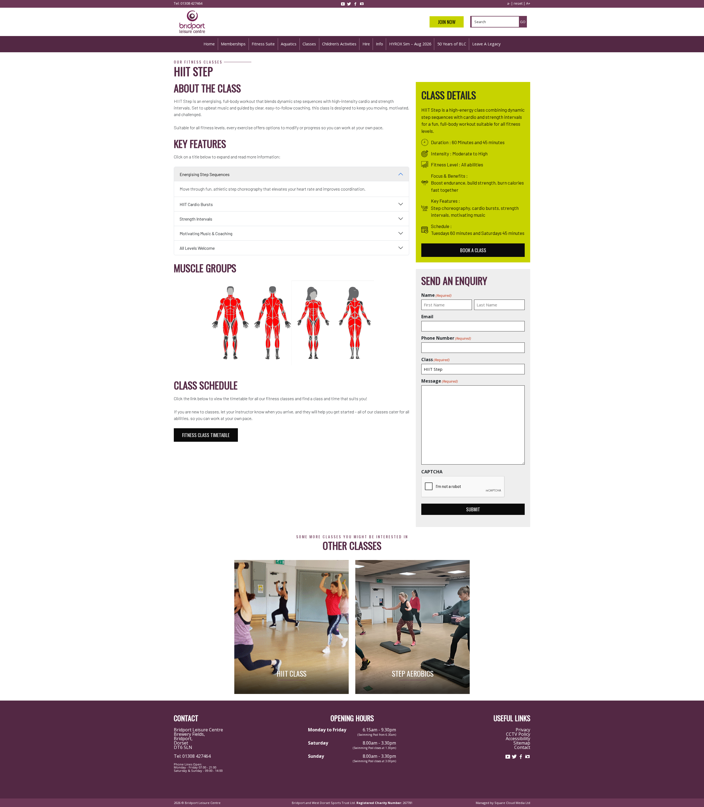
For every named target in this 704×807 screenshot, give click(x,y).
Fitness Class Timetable (206, 435)
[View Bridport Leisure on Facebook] (355, 4)
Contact (522, 747)
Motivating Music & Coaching (206, 233)
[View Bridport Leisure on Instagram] (361, 4)
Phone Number (446, 338)
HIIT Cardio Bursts (196, 204)
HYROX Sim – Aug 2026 (410, 43)
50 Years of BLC (451, 43)
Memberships (233, 43)
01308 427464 (191, 3)
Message (439, 381)
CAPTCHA (431, 472)
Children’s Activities (339, 43)
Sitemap (521, 743)
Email (427, 316)
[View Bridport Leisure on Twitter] (349, 4)
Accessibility (518, 738)
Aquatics (288, 43)
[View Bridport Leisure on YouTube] (342, 4)
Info (379, 43)
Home (209, 43)
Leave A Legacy (486, 43)
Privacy (523, 730)
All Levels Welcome (197, 248)
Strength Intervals (196, 218)
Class (435, 359)
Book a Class (473, 250)
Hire (366, 43)
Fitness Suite (263, 43)
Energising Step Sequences (205, 174)
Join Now (446, 21)
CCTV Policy (518, 734)
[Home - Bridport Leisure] (192, 34)
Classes (309, 43)
